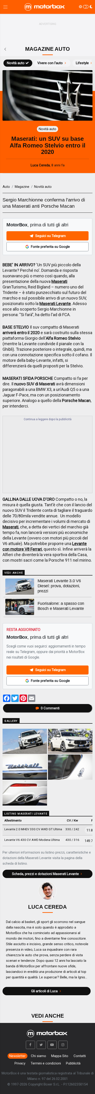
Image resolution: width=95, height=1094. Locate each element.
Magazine (22, 187)
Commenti (50, 708)
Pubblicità (73, 1063)
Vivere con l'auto (50, 63)
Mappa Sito (59, 1056)
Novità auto (15, 63)
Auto (6, 187)
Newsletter (17, 1056)
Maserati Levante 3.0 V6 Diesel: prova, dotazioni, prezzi (59, 585)
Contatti (80, 1056)
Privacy (20, 1063)
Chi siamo (38, 1056)
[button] (30, 1045)
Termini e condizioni (46, 1063)
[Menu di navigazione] (5, 7)
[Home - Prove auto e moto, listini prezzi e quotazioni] (45, 7)
